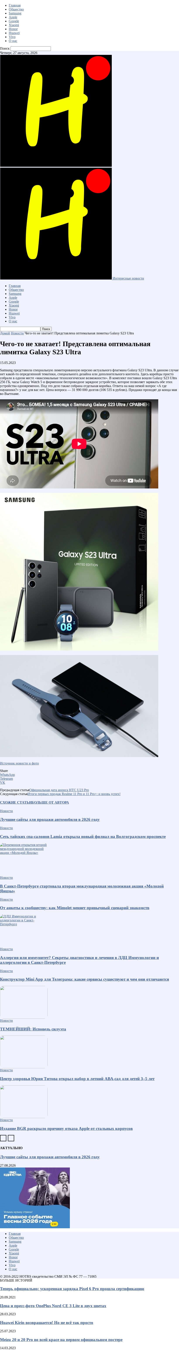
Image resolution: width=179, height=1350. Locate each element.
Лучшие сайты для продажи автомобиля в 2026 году (50, 819)
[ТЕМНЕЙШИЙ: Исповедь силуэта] (89, 1002)
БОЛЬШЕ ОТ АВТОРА (50, 802)
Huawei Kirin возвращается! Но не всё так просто (46, 1322)
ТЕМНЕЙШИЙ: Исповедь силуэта (33, 1029)
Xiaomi (14, 25)
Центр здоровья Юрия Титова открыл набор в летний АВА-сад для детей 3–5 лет (77, 1078)
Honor (13, 29)
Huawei (14, 33)
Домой (5, 333)
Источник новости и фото (19, 763)
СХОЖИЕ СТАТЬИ (16, 802)
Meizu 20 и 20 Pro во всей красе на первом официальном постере (61, 1339)
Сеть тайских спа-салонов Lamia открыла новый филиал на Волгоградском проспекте (83, 836)
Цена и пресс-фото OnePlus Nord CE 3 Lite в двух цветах (53, 1305)
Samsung (15, 13)
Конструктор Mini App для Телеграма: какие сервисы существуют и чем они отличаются (84, 979)
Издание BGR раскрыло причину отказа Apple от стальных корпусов (66, 1128)
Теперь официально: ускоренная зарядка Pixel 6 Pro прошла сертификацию (72, 1288)
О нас (13, 41)
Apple (13, 17)
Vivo (12, 37)
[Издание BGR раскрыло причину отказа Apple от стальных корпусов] (89, 1101)
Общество (16, 9)
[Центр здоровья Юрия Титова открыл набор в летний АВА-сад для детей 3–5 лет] (89, 1052)
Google (14, 21)
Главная (15, 5)
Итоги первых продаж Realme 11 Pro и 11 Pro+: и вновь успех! (74, 794)
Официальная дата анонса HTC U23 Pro (59, 790)
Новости (17, 333)
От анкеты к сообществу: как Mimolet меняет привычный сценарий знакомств (74, 907)
